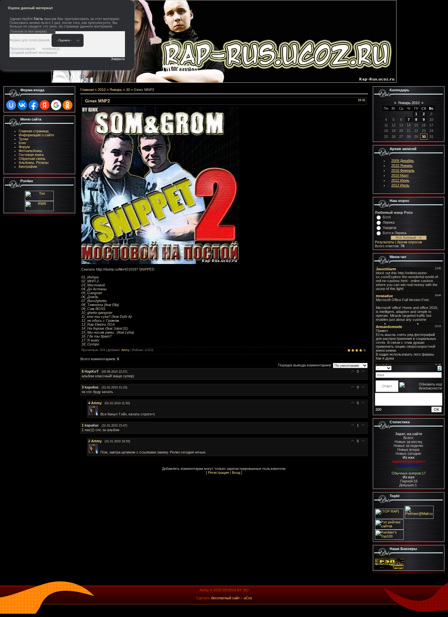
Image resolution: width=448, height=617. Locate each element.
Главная (87, 90)
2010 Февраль (403, 170)
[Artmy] (94, 414)
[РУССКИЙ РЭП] (389, 567)
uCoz (248, 598)
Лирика (389, 222)
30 (128, 90)
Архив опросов (409, 242)
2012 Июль (400, 185)
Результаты (384, 242)
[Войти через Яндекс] (45, 105)
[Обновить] (440, 368)
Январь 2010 (408, 103)
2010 (102, 90)
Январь (116, 90)
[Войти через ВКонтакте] (22, 105)
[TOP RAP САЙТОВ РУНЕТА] (389, 517)
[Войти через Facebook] (33, 105)
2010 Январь (402, 165)
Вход (236, 472)
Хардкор (390, 228)
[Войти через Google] (56, 105)
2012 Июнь (400, 180)
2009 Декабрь (402, 161)
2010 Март (400, 175)
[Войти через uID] (11, 105)
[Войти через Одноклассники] (67, 105)
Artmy (125, 350)
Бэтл (387, 217)
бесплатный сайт (225, 598)
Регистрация (218, 472)
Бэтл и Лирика (394, 233)
